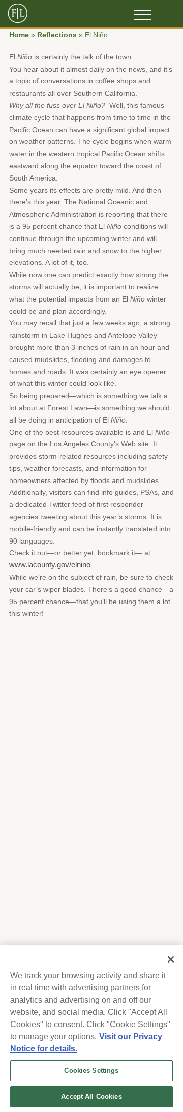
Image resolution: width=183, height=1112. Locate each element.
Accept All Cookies (91, 1096)
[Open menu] (142, 15)
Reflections (57, 35)
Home (19, 35)
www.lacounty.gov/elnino (49, 565)
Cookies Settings (91, 1070)
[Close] (171, 959)
